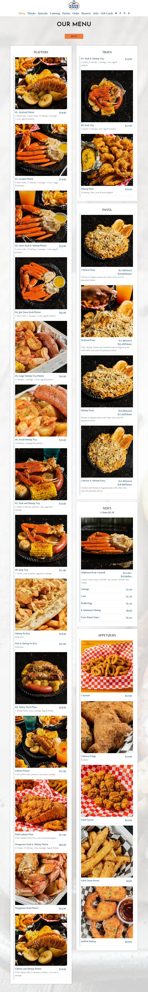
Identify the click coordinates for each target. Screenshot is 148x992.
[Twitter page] (116, 13)
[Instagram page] (124, 13)
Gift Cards (107, 13)
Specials (43, 13)
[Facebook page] (120, 13)
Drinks (32, 13)
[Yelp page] (129, 13)
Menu (21, 13)
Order (75, 13)
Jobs (96, 13)
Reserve (86, 13)
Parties (66, 13)
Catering (55, 13)
